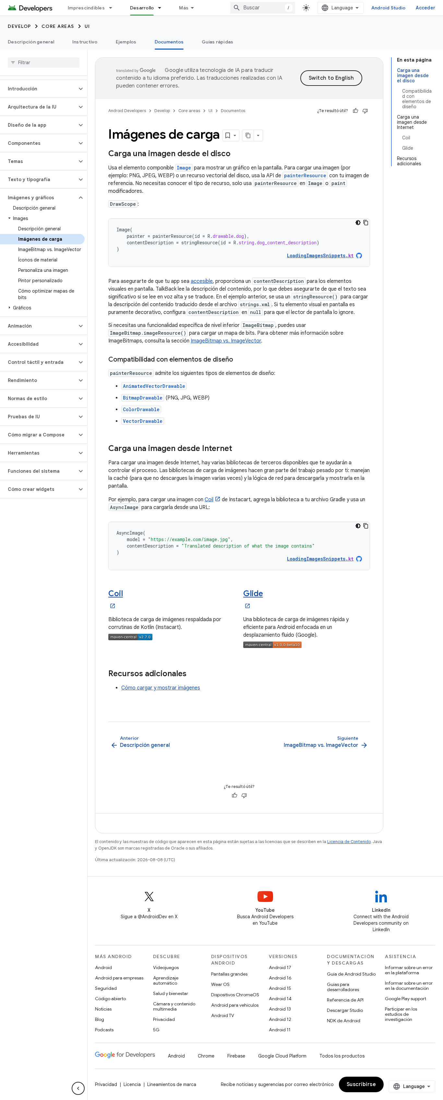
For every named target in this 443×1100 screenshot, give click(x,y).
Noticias (103, 1009)
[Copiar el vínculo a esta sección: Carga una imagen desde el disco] (237, 154)
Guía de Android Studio (351, 974)
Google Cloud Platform (282, 1056)
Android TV (222, 1015)
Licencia (132, 1084)
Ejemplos (126, 42)
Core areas (58, 26)
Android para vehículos (234, 1005)
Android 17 (280, 967)
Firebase (236, 1056)
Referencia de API (345, 1000)
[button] (38, 89)
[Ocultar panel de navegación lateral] (78, 1088)
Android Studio (388, 8)
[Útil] (355, 111)
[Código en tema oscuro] (358, 222)
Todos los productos (342, 1056)
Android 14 (280, 999)
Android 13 (280, 1009)
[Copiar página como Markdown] (248, 135)
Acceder (425, 8)
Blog (99, 1019)
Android (103, 967)
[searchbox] (43, 62)
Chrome (206, 1056)
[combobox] (262, 8)
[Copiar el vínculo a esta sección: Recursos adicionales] (192, 674)
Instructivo (85, 42)
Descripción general (31, 42)
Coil (209, 499)
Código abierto (110, 999)
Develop (19, 26)
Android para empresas (119, 978)
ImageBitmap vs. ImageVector (226, 341)
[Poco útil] (365, 111)
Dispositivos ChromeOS (235, 995)
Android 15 (280, 988)
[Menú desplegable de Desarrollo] (162, 8)
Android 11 (280, 1030)
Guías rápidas (217, 42)
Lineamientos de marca (171, 1084)
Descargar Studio (345, 1010)
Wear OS (220, 984)
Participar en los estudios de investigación (401, 1014)
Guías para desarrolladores (343, 986)
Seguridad (106, 988)
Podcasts (104, 1030)
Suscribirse (361, 1084)
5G (156, 1030)
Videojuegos (166, 967)
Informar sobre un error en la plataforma (409, 970)
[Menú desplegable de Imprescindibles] (113, 8)
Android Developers (127, 110)
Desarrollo (142, 8)
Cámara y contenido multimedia (174, 1006)
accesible (202, 281)
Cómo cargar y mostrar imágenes (160, 688)
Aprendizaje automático (165, 980)
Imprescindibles (86, 8)
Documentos (169, 42)
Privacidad (164, 1019)
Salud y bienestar (170, 993)
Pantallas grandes (229, 974)
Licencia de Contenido (349, 841)
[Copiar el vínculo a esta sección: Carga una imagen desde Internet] (238, 449)
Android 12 (280, 1019)
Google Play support (405, 999)
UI (87, 26)
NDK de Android (343, 1021)
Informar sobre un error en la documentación (409, 985)
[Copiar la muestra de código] (366, 222)
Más (183, 8)
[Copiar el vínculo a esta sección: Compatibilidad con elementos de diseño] (239, 360)
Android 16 (280, 978)
